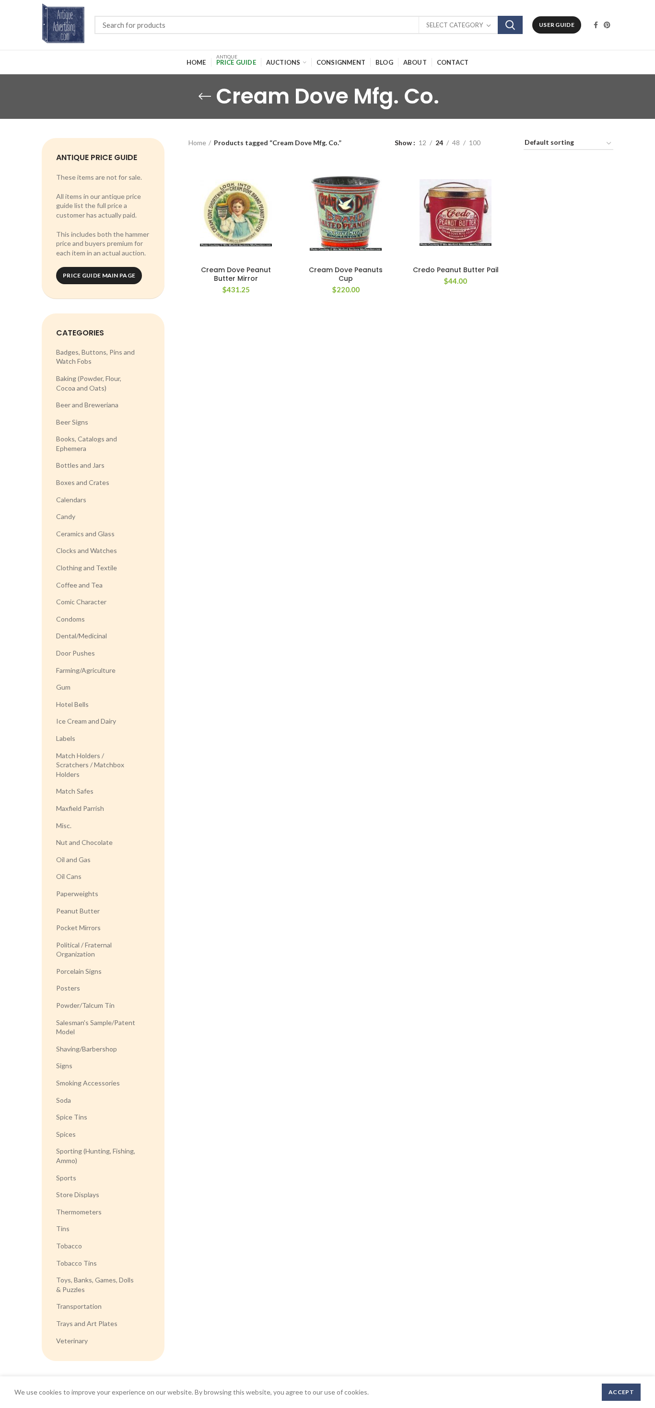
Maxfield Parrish (80, 808)
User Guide (556, 24)
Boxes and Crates (82, 482)
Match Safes (75, 791)
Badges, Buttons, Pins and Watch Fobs (95, 357)
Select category (454, 25)
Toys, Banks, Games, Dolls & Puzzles (95, 1284)
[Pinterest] (607, 25)
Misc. (63, 825)
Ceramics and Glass (85, 534)
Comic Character (81, 602)
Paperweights (77, 893)
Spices (66, 1134)
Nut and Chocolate (84, 842)
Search (510, 25)
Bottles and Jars (80, 465)
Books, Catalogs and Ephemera (86, 443)
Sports (66, 1178)
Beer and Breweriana (87, 405)
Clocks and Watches (86, 550)
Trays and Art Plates (86, 1323)
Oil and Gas (73, 859)
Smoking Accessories (88, 1083)
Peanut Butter (78, 911)
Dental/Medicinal (81, 636)
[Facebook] (596, 25)
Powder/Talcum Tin (85, 1005)
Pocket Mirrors (78, 927)
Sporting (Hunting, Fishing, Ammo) (95, 1156)
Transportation (79, 1306)
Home (197, 142)
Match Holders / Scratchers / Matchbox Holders (90, 764)
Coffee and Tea (79, 585)
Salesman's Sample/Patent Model (95, 1027)
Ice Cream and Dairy (86, 721)
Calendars (71, 500)
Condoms (70, 619)
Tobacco (69, 1246)
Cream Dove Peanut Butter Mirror (236, 274)
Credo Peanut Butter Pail (456, 269)
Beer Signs (72, 422)
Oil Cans (69, 876)
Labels (65, 738)
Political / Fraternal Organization (84, 949)
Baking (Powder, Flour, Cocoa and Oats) (88, 383)
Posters (68, 988)
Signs (64, 1066)
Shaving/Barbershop (86, 1049)
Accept (621, 1392)
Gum (63, 687)
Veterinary (72, 1341)
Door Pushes (75, 653)
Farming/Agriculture (86, 670)
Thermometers (79, 1212)
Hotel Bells (72, 704)
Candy (65, 516)
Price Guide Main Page (99, 275)
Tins (63, 1228)
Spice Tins (71, 1117)
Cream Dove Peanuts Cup (346, 274)
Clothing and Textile (86, 568)
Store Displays (77, 1194)
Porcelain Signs (79, 971)
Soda (63, 1100)
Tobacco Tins (76, 1263)
